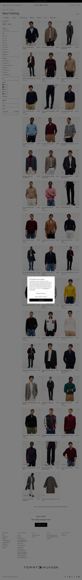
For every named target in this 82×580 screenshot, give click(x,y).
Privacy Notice (32, 289)
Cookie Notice (46, 288)
